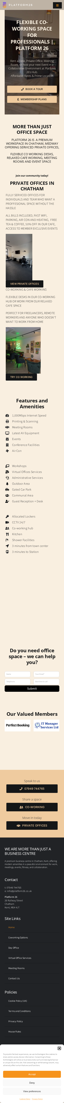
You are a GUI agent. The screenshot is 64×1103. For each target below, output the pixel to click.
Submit (32, 688)
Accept (32, 1074)
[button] (59, 1048)
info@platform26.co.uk (19, 891)
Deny (32, 1082)
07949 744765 (14, 887)
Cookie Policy (25, 1099)
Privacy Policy (37, 1099)
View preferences (32, 1091)
